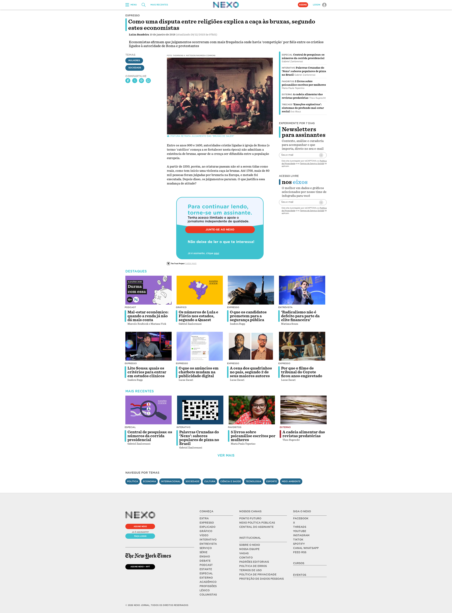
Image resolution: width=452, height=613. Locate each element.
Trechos (287, 104)
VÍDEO (204, 535)
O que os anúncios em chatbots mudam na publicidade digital (199, 372)
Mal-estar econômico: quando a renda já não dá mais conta (147, 316)
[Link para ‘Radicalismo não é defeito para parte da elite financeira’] (302, 290)
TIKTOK (298, 539)
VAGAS (244, 553)
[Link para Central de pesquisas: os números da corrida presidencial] (148, 410)
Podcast (130, 307)
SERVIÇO (206, 548)
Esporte (271, 481)
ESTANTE (206, 569)
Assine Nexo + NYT (140, 567)
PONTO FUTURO (250, 518)
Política (132, 481)
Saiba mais (191, 263)
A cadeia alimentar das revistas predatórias (303, 434)
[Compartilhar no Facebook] (127, 80)
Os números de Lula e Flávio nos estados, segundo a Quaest (198, 316)
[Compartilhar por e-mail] (141, 80)
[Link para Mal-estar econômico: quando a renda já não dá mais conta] (148, 290)
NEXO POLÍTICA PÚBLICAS (257, 522)
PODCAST (206, 565)
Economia (149, 481)
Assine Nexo (140, 526)
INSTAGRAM (301, 535)
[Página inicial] (226, 5)
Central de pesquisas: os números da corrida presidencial (149, 436)
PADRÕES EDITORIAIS (254, 561)
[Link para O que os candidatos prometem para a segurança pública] (251, 290)
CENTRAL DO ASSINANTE (256, 527)
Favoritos (288, 81)
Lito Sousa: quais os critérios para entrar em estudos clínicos (146, 372)
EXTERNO (206, 577)
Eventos (299, 574)
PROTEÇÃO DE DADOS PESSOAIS (261, 578)
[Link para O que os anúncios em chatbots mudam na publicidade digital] (200, 346)
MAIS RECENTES (159, 5)
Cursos (298, 563)
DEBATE (205, 560)
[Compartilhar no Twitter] (134, 80)
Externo (287, 94)
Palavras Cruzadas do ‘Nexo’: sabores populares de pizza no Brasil (304, 71)
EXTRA (204, 518)
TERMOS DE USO (250, 570)
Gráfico (181, 307)
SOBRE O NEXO (249, 545)
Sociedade (134, 67)
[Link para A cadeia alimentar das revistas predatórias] (303, 410)
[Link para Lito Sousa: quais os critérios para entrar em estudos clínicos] (148, 346)
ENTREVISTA (208, 543)
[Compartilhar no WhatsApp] (148, 80)
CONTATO (246, 557)
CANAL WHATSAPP (306, 548)
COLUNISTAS (208, 594)
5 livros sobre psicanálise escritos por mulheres (253, 436)
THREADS (299, 527)
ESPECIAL (206, 573)
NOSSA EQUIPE (249, 549)
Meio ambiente (291, 481)
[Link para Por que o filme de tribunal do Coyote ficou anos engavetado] (302, 346)
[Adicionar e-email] (321, 155)
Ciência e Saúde (230, 481)
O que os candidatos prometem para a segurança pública (248, 316)
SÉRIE (203, 552)
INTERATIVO (208, 539)
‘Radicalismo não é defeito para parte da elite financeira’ (300, 316)
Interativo (288, 68)
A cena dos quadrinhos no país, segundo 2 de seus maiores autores (251, 372)
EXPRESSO (207, 522)
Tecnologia (253, 481)
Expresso (233, 307)
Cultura (209, 481)
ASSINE (303, 5)
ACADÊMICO (208, 582)
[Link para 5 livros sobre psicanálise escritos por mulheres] (252, 410)
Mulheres (134, 60)
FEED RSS (299, 552)
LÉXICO (205, 590)
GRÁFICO (206, 531)
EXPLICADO (207, 527)
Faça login (140, 536)
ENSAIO (205, 556)
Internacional (171, 481)
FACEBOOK (300, 518)
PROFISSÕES (208, 586)
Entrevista (285, 307)
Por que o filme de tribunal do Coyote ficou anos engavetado (301, 372)
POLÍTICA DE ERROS (253, 566)
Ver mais (226, 455)
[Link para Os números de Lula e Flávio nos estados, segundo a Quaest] (200, 290)
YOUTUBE (299, 531)
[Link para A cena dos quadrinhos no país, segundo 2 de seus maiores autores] (251, 346)
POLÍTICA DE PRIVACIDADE (257, 574)
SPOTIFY (299, 543)
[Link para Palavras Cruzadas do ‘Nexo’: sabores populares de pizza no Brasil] (200, 410)
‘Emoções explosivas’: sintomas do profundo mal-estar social (303, 108)
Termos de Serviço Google (312, 163)
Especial (287, 55)
